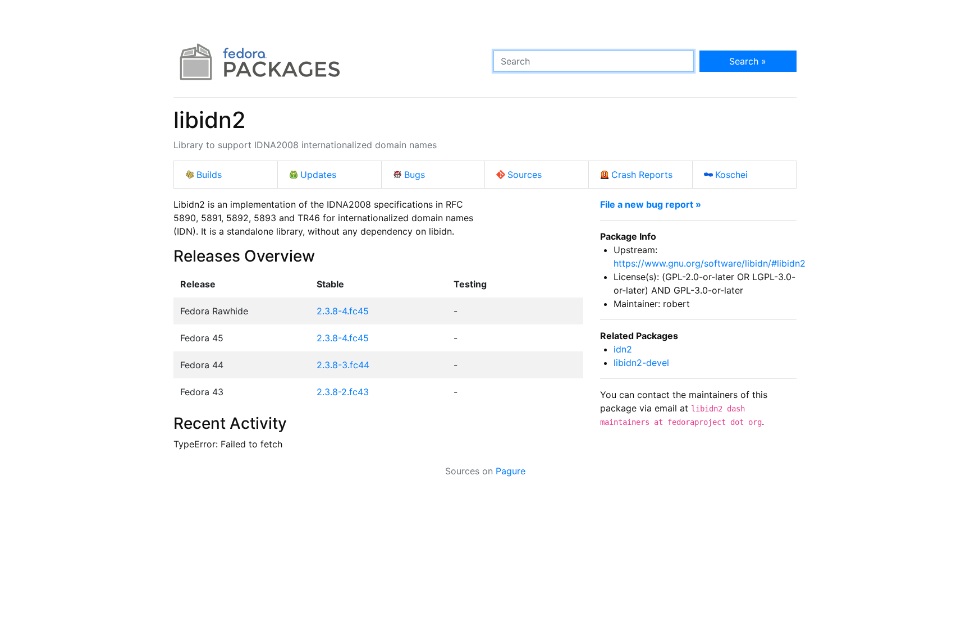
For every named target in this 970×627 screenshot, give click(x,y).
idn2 (623, 349)
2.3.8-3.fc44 (343, 364)
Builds (209, 174)
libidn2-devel (641, 362)
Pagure (510, 471)
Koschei (731, 174)
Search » (747, 61)
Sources (524, 174)
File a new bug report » (650, 204)
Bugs (414, 174)
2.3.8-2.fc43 (343, 391)
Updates (318, 174)
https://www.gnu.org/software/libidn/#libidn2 (710, 263)
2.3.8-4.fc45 (343, 311)
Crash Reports (641, 174)
